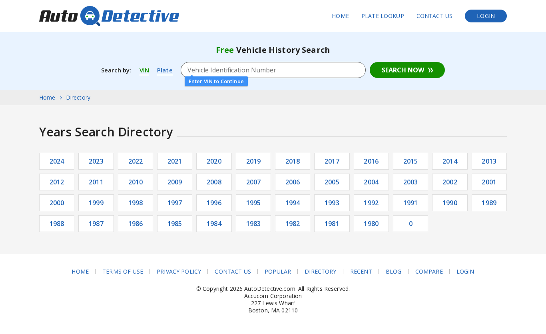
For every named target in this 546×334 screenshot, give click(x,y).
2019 (253, 161)
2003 (410, 182)
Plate (165, 70)
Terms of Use (122, 271)
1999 (96, 202)
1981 (332, 223)
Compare (429, 271)
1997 (174, 202)
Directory (320, 271)
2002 (449, 182)
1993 (332, 202)
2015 (410, 161)
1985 (174, 223)
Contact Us (434, 16)
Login (486, 16)
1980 (371, 223)
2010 (135, 182)
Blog (394, 271)
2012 (57, 182)
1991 (410, 202)
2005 (332, 182)
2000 (57, 202)
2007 (253, 182)
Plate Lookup (382, 16)
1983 (253, 223)
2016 (371, 161)
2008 (214, 182)
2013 (489, 161)
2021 (174, 161)
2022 (135, 161)
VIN (144, 70)
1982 (292, 223)
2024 (57, 161)
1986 (135, 223)
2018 (292, 161)
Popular (278, 271)
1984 (214, 223)
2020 (214, 161)
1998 (135, 202)
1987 (96, 223)
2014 (449, 161)
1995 (253, 202)
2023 (96, 161)
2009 (174, 182)
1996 (214, 202)
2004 (371, 182)
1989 (489, 202)
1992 (371, 202)
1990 (449, 202)
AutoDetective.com (109, 16)
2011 (96, 182)
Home (340, 16)
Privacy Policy (179, 271)
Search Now (403, 70)
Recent (361, 271)
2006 (292, 182)
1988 (57, 223)
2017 (332, 161)
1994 (292, 202)
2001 (489, 182)
